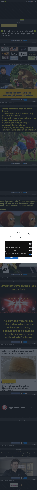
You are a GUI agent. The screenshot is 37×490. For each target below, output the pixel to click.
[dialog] (18, 245)
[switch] (30, 244)
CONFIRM (11, 257)
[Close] (35, 229)
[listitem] (18, 241)
